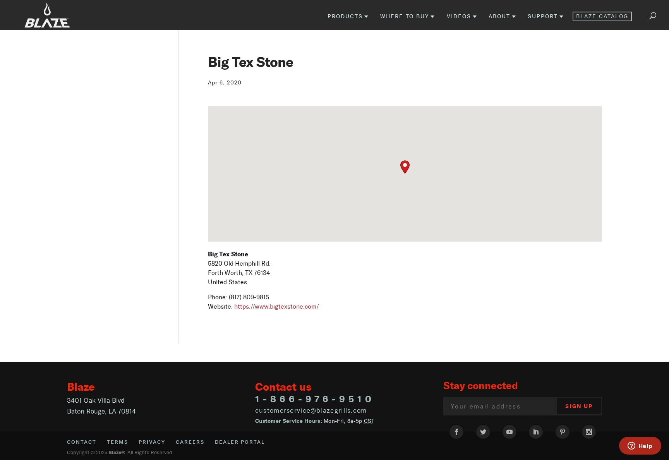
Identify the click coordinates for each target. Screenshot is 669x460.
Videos (459, 17)
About (499, 17)
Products (345, 17)
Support (543, 17)
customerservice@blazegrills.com (311, 410)
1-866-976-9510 (315, 399)
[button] (405, 167)
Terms (117, 442)
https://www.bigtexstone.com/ (276, 306)
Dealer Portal (240, 442)
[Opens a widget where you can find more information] (640, 446)
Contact (81, 442)
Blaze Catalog (602, 16)
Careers (190, 442)
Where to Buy (404, 17)
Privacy (152, 442)
